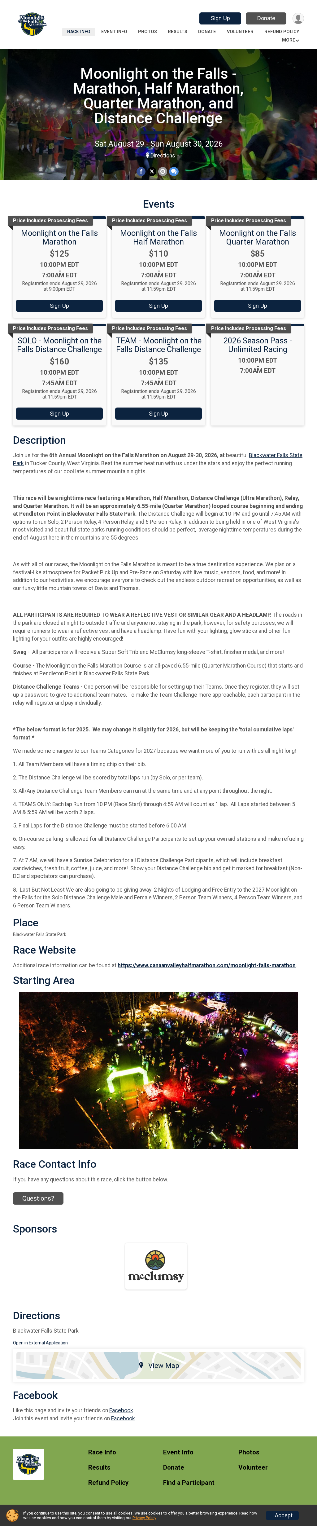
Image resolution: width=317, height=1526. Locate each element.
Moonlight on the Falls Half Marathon (158, 237)
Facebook (121, 1410)
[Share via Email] (162, 171)
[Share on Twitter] (151, 171)
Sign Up (220, 18)
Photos (147, 31)
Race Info (78, 31)
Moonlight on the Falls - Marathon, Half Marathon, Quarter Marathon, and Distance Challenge (158, 96)
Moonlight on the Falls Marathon (59, 237)
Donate (266, 18)
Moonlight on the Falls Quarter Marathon (257, 237)
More (288, 40)
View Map (163, 1365)
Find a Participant (189, 1482)
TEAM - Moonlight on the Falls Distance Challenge (159, 345)
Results (177, 31)
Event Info (114, 31)
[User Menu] (298, 18)
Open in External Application (40, 1342)
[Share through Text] (174, 171)
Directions (162, 155)
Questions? (38, 1198)
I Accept (282, 1515)
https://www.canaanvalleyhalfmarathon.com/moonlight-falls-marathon (207, 965)
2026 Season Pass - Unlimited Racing (258, 345)
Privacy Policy (144, 1517)
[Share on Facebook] (141, 171)
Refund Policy (281, 31)
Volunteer (240, 31)
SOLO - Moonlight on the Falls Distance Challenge (59, 345)
